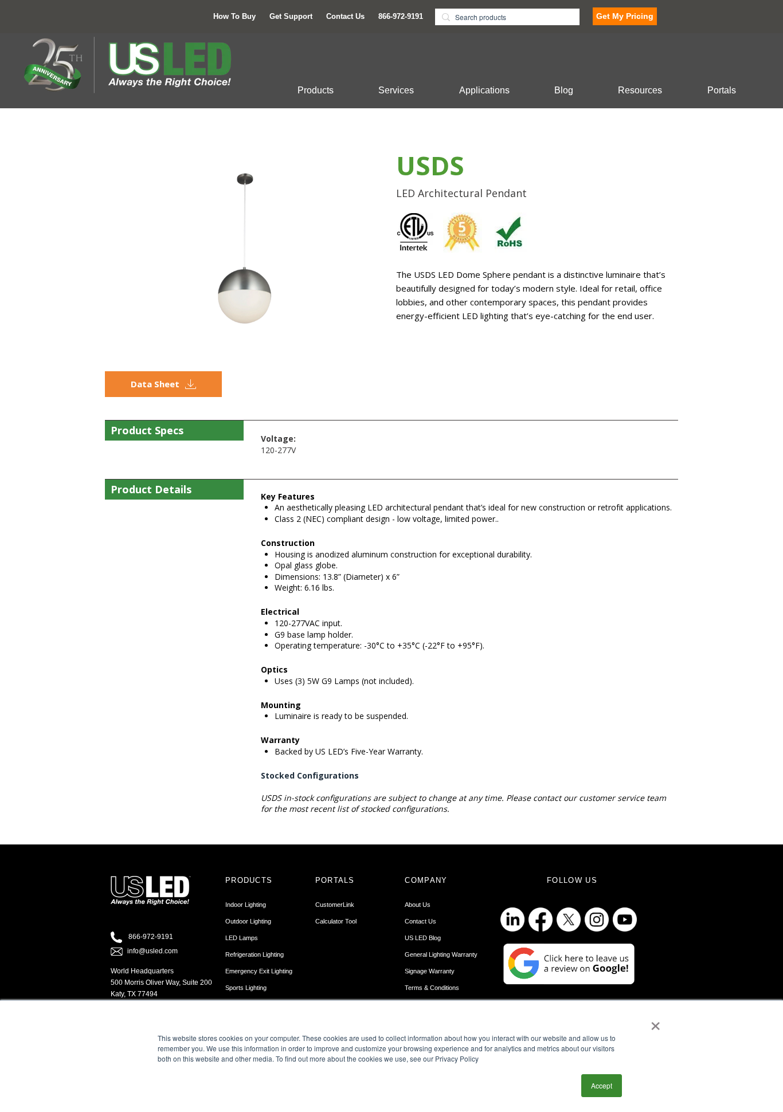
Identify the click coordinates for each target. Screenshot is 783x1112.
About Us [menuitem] (417, 904)
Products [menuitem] (315, 90)
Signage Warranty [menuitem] (430, 971)
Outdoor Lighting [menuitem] (248, 921)
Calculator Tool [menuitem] (336, 921)
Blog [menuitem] (563, 90)
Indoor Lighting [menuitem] (245, 904)
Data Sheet (155, 384)
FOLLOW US (572, 880)
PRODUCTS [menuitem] (248, 880)
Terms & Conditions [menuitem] (432, 987)
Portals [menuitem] (721, 90)
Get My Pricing (624, 16)
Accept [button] (601, 1085)
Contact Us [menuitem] (345, 16)
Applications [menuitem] (484, 90)
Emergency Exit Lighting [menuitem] (258, 971)
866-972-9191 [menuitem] (400, 16)
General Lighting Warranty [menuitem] (441, 954)
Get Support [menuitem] (290, 16)
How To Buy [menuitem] (234, 16)
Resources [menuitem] (640, 90)
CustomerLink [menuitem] (334, 904)
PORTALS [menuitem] (335, 880)
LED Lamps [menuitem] (241, 937)
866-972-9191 (150, 937)
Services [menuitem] (396, 90)
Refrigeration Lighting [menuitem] (254, 954)
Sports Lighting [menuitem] (246, 987)
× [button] (655, 1022)
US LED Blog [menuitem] (423, 937)
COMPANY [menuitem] (426, 880)
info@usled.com (152, 951)
